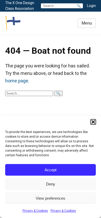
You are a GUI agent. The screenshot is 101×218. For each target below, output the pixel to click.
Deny (50, 184)
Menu (87, 23)
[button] (93, 121)
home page (16, 80)
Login (91, 6)
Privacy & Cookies (35, 211)
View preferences (50, 198)
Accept (50, 170)
